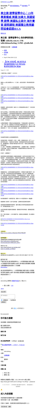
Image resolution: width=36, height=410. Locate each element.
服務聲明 (18, 386)
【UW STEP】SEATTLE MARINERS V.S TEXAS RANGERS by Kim (15, 64)
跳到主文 (3, 33)
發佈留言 (3, 302)
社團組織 (14, 47)
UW (12, 285)
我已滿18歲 (4, 406)
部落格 (6, 52)
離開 (10, 406)
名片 (5, 54)
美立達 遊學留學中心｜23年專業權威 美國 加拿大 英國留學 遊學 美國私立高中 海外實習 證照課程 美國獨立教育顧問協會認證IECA (18, 21)
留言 (17, 281)
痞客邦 (14, 281)
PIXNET (8, 384)
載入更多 (3, 291)
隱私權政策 (29, 384)
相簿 (5, 50)
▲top (2, 288)
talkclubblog (4, 267)
